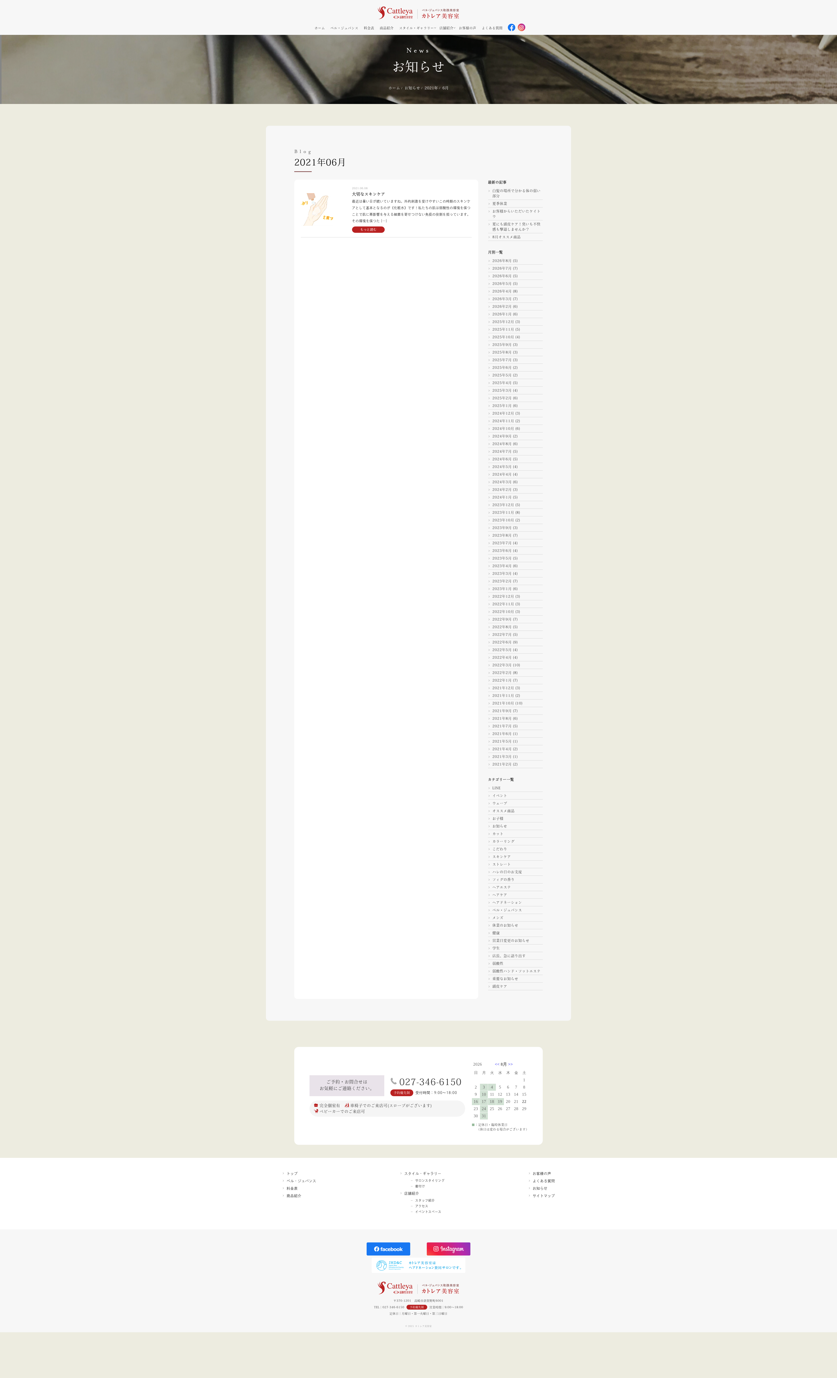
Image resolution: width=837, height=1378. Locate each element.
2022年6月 (502, 642)
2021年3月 (502, 756)
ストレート (501, 864)
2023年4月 (502, 566)
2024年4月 (502, 474)
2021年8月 (502, 718)
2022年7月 (502, 634)
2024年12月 (503, 413)
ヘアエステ (501, 887)
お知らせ (499, 826)
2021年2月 (502, 764)
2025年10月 (503, 337)
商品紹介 (387, 28)
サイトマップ (544, 1196)
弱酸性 (498, 963)
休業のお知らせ (505, 925)
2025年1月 (502, 405)
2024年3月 (502, 482)
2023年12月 (503, 505)
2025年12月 (503, 321)
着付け (420, 1186)
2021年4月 (502, 749)
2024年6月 (502, 459)
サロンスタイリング (430, 1180)
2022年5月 (502, 650)
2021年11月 (503, 695)
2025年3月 (502, 390)
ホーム (320, 28)
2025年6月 (502, 367)
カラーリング (503, 841)
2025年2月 (502, 398)
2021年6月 (502, 733)
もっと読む (368, 229)
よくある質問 (492, 28)
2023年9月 (502, 527)
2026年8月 (502, 260)
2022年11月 (503, 604)
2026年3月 (502, 299)
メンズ (498, 917)
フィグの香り (503, 879)
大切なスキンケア (368, 194)
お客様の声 (467, 28)
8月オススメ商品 (506, 237)
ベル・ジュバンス (344, 28)
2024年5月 (502, 466)
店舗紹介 (446, 28)
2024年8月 (502, 444)
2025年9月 (502, 344)
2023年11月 (503, 512)
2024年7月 (502, 451)
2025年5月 (502, 375)
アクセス (421, 1206)
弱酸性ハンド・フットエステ (516, 971)
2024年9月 (502, 436)
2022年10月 (503, 611)
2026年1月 (502, 314)
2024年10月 (503, 428)
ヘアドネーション (507, 902)
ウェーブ (499, 803)
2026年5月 (502, 283)
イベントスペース (428, 1211)
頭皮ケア (499, 986)
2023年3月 (502, 573)
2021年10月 (503, 703)
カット (498, 833)
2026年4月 (502, 291)
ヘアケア (499, 895)
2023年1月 (502, 588)
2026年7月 (502, 268)
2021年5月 (502, 741)
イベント (499, 795)
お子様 (498, 818)
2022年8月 (502, 627)
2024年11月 (503, 421)
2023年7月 (502, 543)
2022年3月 (502, 665)
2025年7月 (502, 360)
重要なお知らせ (505, 978)
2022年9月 (502, 619)
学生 (496, 948)
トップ (292, 1173)
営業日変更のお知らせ (510, 940)
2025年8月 (502, 352)
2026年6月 (502, 276)
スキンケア (501, 856)
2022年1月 (502, 680)
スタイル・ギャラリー (416, 28)
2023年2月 (502, 581)
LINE (496, 788)
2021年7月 (502, 726)
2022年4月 (502, 657)
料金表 (369, 28)
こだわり (499, 849)
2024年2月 (502, 489)
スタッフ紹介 (425, 1200)
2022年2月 (502, 672)
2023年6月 (502, 550)
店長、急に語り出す (509, 956)
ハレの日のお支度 (507, 872)
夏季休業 (499, 203)
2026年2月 (502, 306)
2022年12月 (503, 596)
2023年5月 (502, 558)
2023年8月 (502, 535)
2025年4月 (502, 382)
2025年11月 (503, 329)
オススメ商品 (503, 811)
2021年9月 (502, 711)
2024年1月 (502, 497)
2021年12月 (503, 688)
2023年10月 (503, 520)
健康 (496, 933)
